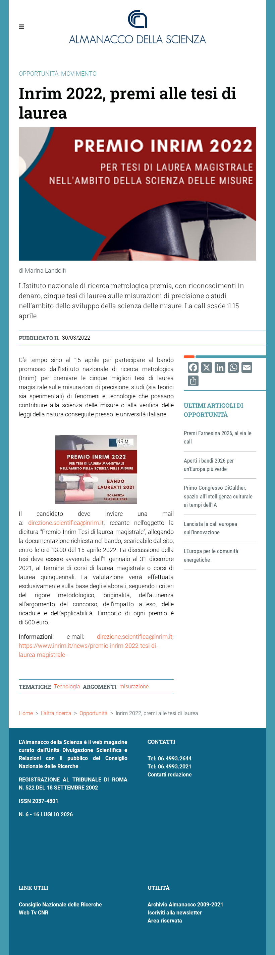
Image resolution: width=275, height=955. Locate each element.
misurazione (134, 686)
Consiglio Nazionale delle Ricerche (60, 904)
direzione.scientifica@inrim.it (66, 522)
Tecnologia (67, 686)
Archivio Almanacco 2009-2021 (185, 904)
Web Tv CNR (33, 912)
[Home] (137, 27)
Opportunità (93, 713)
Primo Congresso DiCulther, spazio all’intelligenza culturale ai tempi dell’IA (218, 496)
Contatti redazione (170, 774)
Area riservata (165, 920)
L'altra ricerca (56, 713)
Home (26, 713)
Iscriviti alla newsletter (175, 912)
